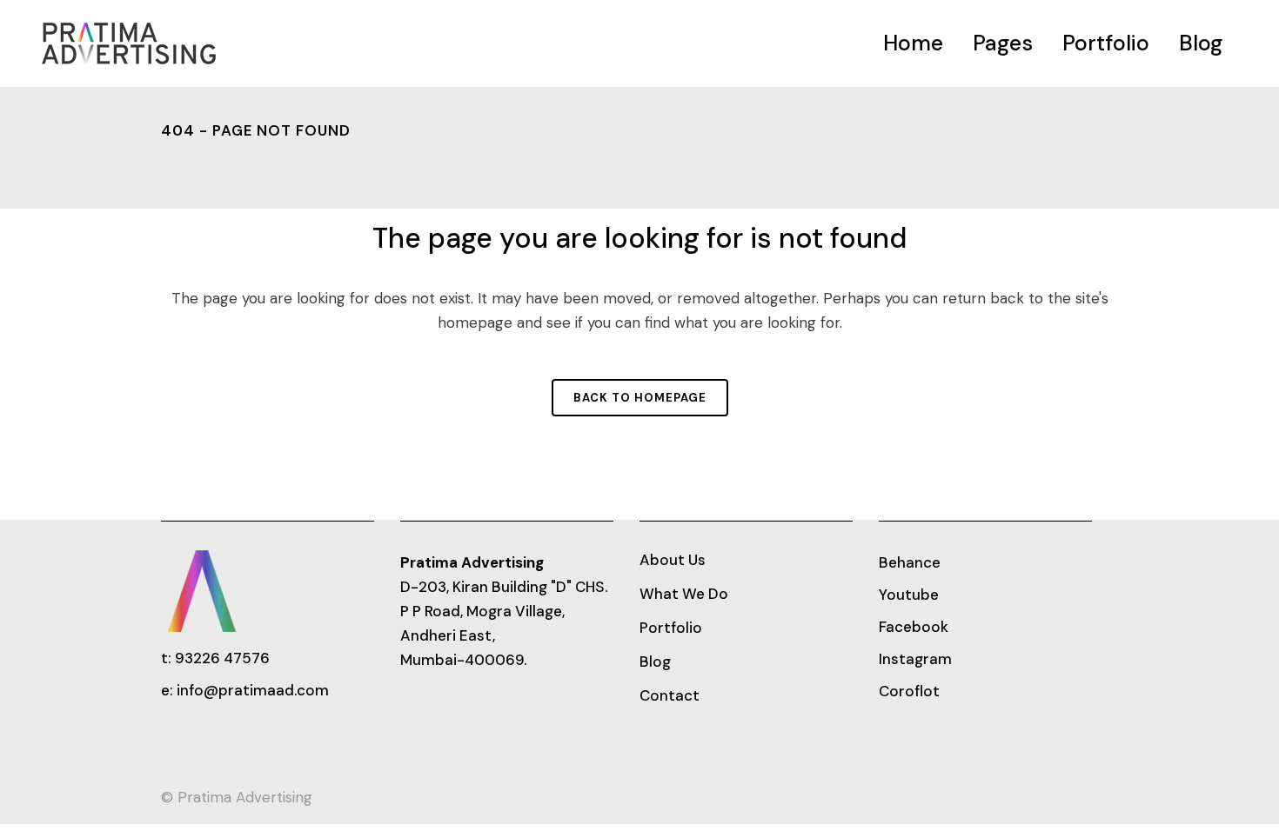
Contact (670, 695)
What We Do (684, 593)
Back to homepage (639, 397)
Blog (655, 661)
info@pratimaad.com (253, 690)
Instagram (915, 658)
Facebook (913, 626)
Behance (910, 562)
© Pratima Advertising (236, 797)
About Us (673, 559)
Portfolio (671, 627)
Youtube (909, 594)
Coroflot (909, 691)
